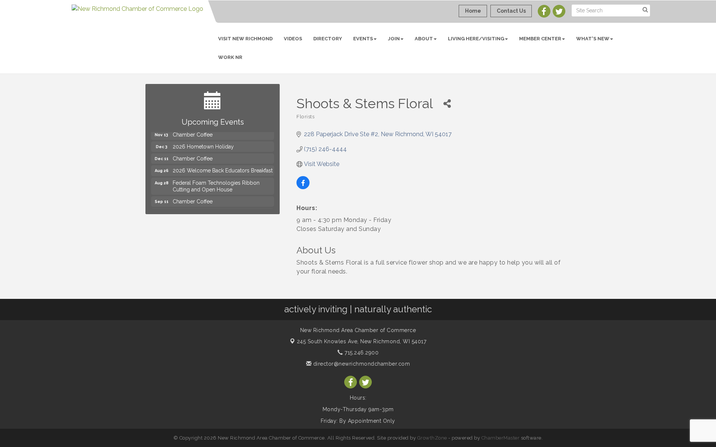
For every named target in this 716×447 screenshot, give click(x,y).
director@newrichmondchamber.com (360, 364)
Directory (327, 38)
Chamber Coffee (193, 154)
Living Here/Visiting (476, 38)
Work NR (230, 57)
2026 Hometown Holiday (203, 143)
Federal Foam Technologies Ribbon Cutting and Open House (216, 182)
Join (394, 38)
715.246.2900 (361, 353)
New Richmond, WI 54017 (362, 341)
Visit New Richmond (245, 38)
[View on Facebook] (303, 187)
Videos (293, 38)
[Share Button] (447, 103)
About (424, 38)
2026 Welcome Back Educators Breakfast (223, 166)
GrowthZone (432, 438)
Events (363, 38)
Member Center (540, 38)
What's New (592, 38)
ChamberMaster (500, 438)
